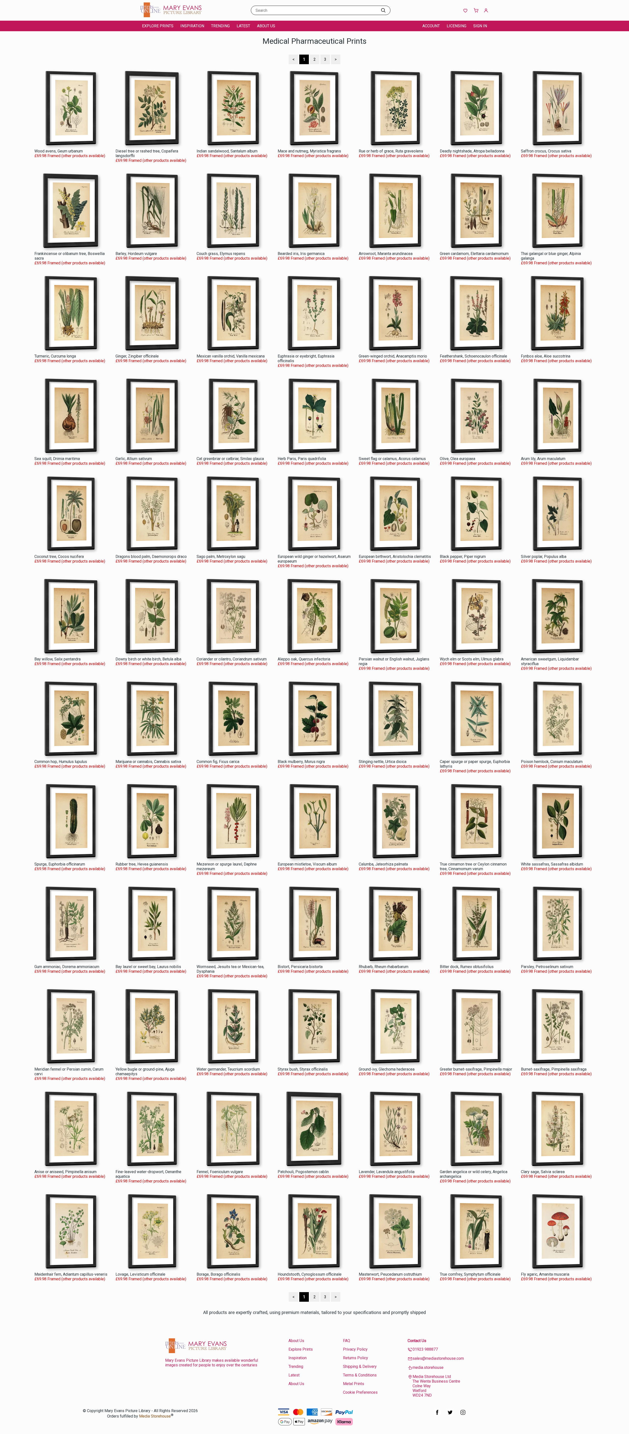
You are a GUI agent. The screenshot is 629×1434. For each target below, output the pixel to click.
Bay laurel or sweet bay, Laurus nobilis (148, 966)
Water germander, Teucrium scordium (228, 1069)
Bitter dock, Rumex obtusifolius (467, 966)
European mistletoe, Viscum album (307, 864)
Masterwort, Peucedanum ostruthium (390, 1274)
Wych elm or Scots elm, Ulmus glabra (471, 659)
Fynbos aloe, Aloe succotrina (545, 356)
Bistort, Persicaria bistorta (300, 966)
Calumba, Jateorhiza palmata (383, 864)
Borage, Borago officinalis (218, 1274)
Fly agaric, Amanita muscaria (545, 1274)
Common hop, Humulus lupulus (60, 761)
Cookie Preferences (360, 1392)
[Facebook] (437, 1415)
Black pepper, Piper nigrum (463, 556)
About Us (266, 26)
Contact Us (417, 1340)
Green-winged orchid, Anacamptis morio (393, 356)
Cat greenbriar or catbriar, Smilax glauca (230, 458)
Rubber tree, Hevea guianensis (141, 864)
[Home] (170, 16)
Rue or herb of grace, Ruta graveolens (391, 151)
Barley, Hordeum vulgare (136, 253)
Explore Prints (157, 26)
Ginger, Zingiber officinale (137, 356)
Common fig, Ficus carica (218, 761)
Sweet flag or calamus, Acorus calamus (392, 458)
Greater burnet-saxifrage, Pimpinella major (476, 1069)
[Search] (383, 10)
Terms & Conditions (360, 1375)
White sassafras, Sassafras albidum (552, 864)
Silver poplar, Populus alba (543, 556)
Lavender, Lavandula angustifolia (387, 1171)
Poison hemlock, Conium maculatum (552, 761)
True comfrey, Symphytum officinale (470, 1274)
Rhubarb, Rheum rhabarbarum (383, 966)
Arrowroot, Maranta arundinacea (386, 253)
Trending (220, 26)
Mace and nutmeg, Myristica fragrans (309, 151)
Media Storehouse (155, 1416)
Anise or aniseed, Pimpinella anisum (65, 1171)
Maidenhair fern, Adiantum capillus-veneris (70, 1274)
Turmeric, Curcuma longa (55, 356)
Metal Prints (353, 1383)
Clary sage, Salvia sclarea (543, 1171)
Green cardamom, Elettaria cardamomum (474, 253)
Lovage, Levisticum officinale (140, 1274)
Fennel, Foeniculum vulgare (220, 1171)
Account (431, 26)
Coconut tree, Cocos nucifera (59, 556)
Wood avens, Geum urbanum (58, 151)
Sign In (480, 26)
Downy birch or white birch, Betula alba (148, 659)
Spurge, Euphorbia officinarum (59, 864)
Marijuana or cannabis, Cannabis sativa (148, 761)
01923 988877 (425, 1349)
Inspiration (192, 26)
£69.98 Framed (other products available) (69, 155)
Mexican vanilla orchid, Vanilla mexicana (231, 356)
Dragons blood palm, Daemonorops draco (151, 556)
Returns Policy (355, 1358)
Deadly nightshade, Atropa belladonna (472, 151)
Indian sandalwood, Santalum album (227, 151)
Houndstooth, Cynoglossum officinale (310, 1274)
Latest (243, 26)
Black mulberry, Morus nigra (301, 761)
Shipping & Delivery (360, 1366)
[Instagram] (463, 1415)
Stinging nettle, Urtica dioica (382, 761)
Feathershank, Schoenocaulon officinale (473, 356)
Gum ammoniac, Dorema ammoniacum (66, 966)
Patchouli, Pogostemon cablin (303, 1171)
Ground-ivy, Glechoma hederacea (387, 1069)
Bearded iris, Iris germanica (301, 253)
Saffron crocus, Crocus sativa (546, 151)
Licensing (456, 26)
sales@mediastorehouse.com (438, 1358)
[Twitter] (450, 1415)
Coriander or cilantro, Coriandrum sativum (232, 659)
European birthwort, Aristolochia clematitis (395, 556)
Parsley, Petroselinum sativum (547, 966)
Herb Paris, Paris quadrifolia (302, 458)
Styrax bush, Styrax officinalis (303, 1069)
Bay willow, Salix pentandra (57, 659)
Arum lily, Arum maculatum (543, 458)
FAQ (346, 1340)
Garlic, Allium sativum (133, 458)
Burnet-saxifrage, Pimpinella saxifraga (553, 1069)
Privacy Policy (355, 1349)
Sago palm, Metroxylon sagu (221, 556)
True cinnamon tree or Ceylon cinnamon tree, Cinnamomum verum (473, 866)
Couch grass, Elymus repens (221, 253)
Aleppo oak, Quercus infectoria (304, 659)
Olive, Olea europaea (457, 458)
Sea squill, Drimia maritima (57, 458)
